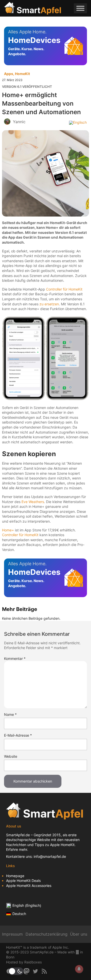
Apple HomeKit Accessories (28, 885)
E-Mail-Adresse (18, 735)
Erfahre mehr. (17, 849)
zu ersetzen (49, 304)
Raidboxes (33, 962)
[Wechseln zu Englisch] (78, 123)
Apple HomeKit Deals (23, 880)
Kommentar (15, 658)
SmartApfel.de (18, 835)
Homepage (15, 876)
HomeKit (22, 74)
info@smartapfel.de (50, 856)
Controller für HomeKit (64, 289)
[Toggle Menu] (80, 8)
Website (10, 756)
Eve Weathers (32, 502)
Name (10, 714)
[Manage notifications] (79, 969)
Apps (8, 74)
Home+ (8, 530)
